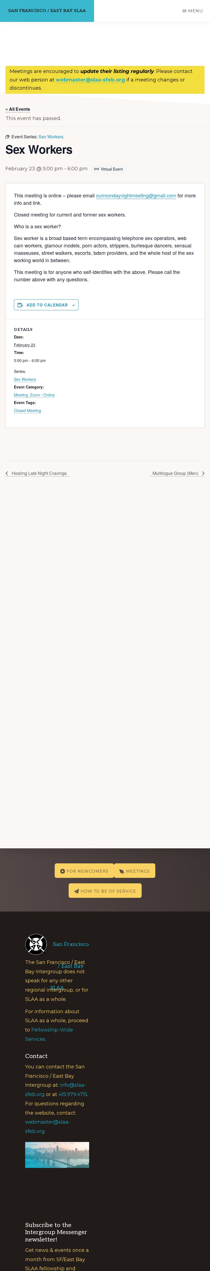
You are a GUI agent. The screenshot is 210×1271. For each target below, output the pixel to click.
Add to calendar (47, 305)
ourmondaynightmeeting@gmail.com (136, 195)
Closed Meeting (27, 410)
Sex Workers (25, 379)
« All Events (17, 109)
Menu (195, 10)
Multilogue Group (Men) (176, 473)
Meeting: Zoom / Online (34, 395)
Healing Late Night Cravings (39, 473)
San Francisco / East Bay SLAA (47, 10)
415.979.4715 (73, 1094)
